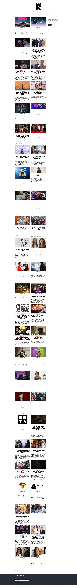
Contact (47, 14)
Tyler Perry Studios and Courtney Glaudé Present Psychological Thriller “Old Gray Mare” (38, 428)
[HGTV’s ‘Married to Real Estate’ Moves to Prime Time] (22, 509)
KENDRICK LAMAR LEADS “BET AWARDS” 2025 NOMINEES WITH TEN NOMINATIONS (22, 427)
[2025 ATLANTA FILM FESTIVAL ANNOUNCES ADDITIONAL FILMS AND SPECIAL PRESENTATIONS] (38, 486)
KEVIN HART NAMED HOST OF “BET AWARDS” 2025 (38, 472)
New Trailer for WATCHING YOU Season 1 (22, 115)
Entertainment (22, 27)
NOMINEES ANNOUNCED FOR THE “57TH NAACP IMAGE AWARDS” (22, 157)
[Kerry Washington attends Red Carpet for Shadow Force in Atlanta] (22, 443)
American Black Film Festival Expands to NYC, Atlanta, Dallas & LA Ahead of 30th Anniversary (22, 317)
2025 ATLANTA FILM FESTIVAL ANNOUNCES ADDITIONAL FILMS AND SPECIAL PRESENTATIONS (38, 493)
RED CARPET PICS (31, 14)
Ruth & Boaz (22, 294)
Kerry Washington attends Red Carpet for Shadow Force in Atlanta (23, 451)
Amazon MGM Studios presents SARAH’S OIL (38, 338)
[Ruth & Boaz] (22, 288)
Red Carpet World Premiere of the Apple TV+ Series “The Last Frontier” (38, 228)
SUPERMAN (22, 492)
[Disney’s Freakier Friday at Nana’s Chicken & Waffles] (38, 352)
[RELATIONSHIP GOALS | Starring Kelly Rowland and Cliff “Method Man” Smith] (38, 149)
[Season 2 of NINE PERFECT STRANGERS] (38, 396)
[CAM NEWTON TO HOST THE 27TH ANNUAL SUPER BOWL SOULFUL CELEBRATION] (38, 106)
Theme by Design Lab (59, 586)
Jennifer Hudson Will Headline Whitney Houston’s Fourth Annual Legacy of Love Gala (22, 383)
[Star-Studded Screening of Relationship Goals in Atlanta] (38, 128)
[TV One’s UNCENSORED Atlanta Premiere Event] (38, 86)
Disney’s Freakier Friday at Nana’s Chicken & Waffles (38, 359)
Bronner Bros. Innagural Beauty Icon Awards (22, 228)
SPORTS (36, 14)
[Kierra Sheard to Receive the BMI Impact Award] (38, 22)
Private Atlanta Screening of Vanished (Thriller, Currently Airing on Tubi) (22, 136)
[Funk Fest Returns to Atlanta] (38, 288)
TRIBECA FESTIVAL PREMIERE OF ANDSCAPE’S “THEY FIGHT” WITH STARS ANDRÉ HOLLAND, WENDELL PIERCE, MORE (38, 51)
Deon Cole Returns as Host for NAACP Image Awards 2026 (22, 181)
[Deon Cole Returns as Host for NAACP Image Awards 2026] (22, 173)
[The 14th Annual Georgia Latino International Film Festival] (38, 309)
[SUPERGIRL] (38, 170)
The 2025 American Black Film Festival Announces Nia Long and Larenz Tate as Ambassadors (22, 560)
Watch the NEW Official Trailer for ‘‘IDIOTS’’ (22, 29)
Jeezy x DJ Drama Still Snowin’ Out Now (22, 250)
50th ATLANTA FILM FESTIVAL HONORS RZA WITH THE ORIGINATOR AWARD (22, 72)
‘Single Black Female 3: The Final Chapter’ (23, 537)
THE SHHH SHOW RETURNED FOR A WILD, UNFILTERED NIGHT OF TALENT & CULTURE (22, 203)
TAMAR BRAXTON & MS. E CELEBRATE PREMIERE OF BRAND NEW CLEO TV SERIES (38, 559)
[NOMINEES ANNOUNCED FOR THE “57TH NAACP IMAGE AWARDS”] (22, 149)
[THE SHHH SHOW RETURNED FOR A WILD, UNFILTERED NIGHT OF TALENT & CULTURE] (22, 195)
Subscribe (17, 582)
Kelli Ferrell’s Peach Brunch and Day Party (38, 451)
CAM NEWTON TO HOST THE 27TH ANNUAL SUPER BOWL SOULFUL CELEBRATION (38, 112)
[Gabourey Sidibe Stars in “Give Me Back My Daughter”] (38, 508)
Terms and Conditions (42, 14)
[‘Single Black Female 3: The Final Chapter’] (22, 530)
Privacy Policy (52, 14)
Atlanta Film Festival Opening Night (22, 472)
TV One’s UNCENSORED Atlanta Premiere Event (38, 93)
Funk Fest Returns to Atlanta (38, 296)
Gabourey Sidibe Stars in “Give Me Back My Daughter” (38, 515)
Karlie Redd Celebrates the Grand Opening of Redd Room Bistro (22, 274)
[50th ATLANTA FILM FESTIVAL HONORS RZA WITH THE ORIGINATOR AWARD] (22, 64)
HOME (21, 14)
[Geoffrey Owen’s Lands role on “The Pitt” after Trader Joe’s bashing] (38, 64)
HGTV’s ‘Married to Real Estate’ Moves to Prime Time (22, 517)
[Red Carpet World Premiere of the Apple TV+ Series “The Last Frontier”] (38, 220)
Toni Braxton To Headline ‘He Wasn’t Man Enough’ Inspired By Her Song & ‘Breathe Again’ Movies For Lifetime (38, 251)
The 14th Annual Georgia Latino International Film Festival (38, 316)
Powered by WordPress (52, 586)
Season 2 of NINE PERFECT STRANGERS (38, 404)
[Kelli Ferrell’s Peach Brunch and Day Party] (38, 443)
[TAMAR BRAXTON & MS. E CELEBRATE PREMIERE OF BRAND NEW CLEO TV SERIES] (38, 552)
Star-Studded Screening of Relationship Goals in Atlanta (38, 135)
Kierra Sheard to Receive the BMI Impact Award (38, 29)
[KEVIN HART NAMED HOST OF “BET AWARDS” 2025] (38, 465)
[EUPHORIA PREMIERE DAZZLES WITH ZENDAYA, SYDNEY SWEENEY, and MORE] (22, 86)
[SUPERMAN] (22, 486)
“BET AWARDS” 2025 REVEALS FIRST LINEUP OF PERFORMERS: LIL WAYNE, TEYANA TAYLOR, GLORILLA (38, 383)
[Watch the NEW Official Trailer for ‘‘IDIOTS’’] (22, 22)
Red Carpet (25, 91)
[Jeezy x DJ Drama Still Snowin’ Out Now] (22, 242)
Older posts (17, 570)
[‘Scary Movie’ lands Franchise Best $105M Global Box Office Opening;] (22, 42)
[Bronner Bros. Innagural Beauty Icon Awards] (22, 220)
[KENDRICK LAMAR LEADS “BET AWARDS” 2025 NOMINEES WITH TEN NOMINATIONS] (22, 419)
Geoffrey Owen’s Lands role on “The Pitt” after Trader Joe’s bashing (38, 72)
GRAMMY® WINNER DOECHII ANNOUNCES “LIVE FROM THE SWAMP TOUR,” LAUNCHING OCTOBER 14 (22, 360)
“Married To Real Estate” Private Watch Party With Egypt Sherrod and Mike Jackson (38, 537)
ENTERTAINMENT (25, 14)
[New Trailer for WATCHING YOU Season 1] (22, 108)
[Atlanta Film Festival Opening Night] (22, 465)
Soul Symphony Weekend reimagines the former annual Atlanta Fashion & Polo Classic (22, 338)
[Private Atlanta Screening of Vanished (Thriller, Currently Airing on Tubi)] (22, 128)
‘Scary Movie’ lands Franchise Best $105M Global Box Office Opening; (22, 49)
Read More (21, 35)
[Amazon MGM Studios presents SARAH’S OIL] (38, 331)
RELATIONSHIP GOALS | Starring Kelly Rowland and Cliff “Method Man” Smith (38, 157)
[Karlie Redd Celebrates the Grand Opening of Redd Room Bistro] (22, 266)
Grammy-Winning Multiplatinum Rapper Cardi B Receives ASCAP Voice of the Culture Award (22, 405)
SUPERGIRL (38, 175)
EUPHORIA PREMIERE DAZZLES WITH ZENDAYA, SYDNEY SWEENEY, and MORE (22, 93)
